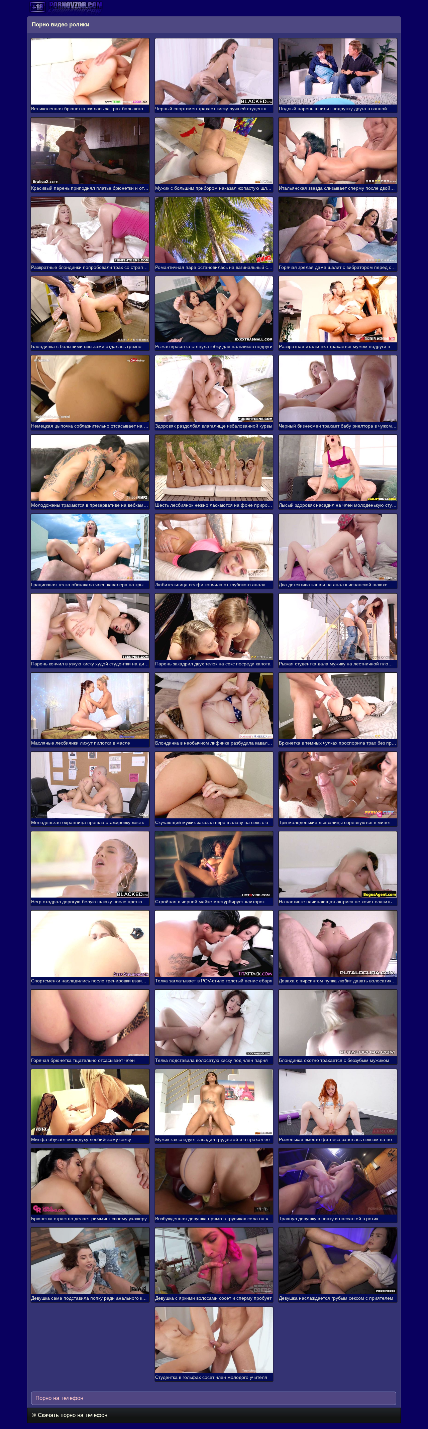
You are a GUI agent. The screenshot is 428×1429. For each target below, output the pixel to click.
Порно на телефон (58, 1398)
